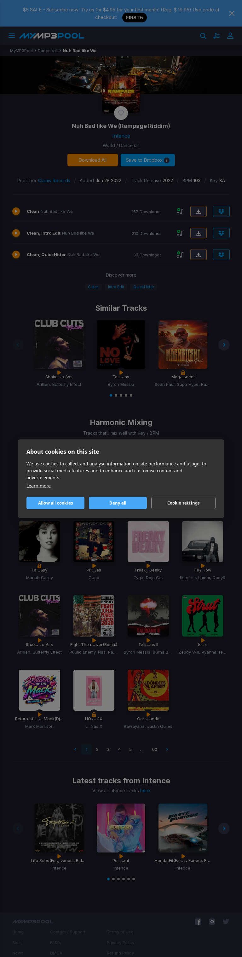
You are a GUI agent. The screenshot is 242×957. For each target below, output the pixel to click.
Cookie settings (183, 503)
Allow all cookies (55, 503)
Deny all (118, 503)
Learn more (38, 485)
